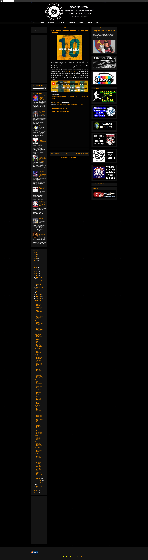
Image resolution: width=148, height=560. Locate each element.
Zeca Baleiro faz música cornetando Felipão (38, 449)
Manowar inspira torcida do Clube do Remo (42, 203)
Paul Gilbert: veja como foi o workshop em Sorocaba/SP (38, 472)
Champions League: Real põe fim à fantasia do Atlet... (39, 337)
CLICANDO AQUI (71, 72)
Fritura (40, 126)
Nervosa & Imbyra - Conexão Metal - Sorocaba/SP (38, 427)
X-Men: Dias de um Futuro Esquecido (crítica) (38, 303)
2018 (35, 267)
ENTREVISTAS (72, 22)
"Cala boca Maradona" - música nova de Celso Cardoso (39, 323)
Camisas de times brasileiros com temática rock (38, 393)
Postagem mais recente (57, 153)
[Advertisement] (39, 58)
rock (82, 104)
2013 (35, 490)
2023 (35, 256)
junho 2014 (38, 296)
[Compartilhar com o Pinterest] (68, 102)
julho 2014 (38, 294)
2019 (35, 265)
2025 (35, 252)
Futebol (68, 104)
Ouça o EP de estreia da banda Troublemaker (38, 310)
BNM (58, 104)
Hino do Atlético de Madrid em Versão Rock (39, 375)
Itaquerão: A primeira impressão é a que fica (38, 369)
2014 (35, 275)
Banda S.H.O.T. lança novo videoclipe (38, 356)
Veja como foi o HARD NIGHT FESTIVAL (42, 97)
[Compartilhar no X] (65, 102)
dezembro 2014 (39, 277)
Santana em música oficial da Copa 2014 (38, 443)
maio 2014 (38, 298)
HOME (34, 22)
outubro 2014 (39, 284)
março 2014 (39, 480)
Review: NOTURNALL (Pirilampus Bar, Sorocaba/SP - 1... (38, 383)
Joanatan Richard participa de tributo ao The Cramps (38, 344)
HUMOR (97, 22)
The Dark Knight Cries (42, 233)
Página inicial (69, 153)
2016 (35, 271)
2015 (35, 273)
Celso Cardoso (63, 104)
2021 (35, 260)
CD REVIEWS (62, 22)
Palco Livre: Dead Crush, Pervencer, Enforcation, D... (39, 363)
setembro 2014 (39, 287)
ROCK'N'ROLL (51, 22)
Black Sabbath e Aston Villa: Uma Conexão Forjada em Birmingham (42, 158)
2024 (35, 254)
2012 (35, 492)
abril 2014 (38, 478)
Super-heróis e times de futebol (42, 188)
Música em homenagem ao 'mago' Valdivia (39, 330)
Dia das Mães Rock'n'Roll (38, 433)
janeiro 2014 (39, 486)
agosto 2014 (39, 291)
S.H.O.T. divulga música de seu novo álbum (38, 456)
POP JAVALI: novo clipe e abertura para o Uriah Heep (38, 401)
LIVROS (81, 22)
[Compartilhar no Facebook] (67, 102)
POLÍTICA (89, 22)
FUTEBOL (42, 22)
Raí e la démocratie (41, 219)
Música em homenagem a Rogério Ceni (39, 316)
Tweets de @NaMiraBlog (99, 183)
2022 (35, 258)
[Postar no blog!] (64, 102)
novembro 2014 (39, 280)
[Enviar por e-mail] (63, 102)
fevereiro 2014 (39, 482)
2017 (35, 269)
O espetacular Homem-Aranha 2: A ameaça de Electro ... (38, 463)
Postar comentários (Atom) (71, 157)
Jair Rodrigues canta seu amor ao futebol (38, 437)
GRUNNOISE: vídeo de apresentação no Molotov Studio (42, 141)
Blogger (82, 556)
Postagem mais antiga (82, 153)
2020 (35, 263)
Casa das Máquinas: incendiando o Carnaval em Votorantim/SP (42, 174)
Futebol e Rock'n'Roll (75, 104)
